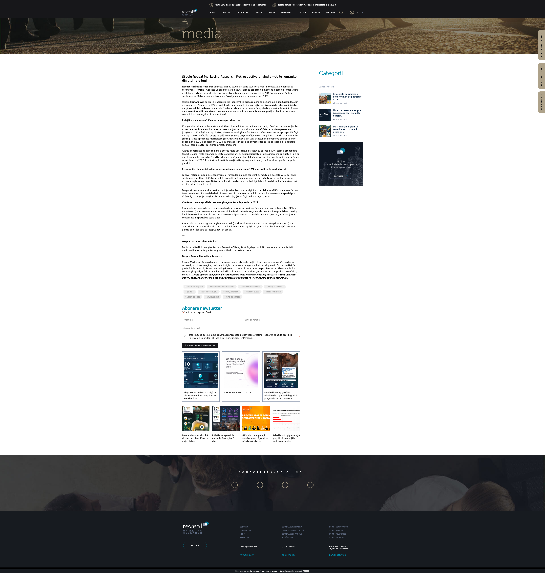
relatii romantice (273, 292)
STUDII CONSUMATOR (338, 527)
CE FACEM (244, 527)
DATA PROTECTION (337, 555)
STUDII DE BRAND (336, 530)
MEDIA (242, 534)
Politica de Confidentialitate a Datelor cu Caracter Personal (220, 338)
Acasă (213, 12)
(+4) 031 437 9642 (289, 546)
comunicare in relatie (251, 287)
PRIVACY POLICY (247, 555)
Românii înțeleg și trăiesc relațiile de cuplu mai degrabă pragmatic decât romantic (280, 395)
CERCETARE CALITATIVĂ (292, 527)
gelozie (190, 292)
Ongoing (259, 12)
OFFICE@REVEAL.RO (248, 546)
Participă (330, 12)
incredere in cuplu (209, 292)
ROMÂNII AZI (287, 537)
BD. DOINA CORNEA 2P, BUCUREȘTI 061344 (338, 548)
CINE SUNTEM (245, 530)
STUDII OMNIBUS (336, 537)
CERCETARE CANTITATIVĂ (293, 530)
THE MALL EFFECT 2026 (237, 392)
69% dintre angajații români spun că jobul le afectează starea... (255, 438)
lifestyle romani (231, 292)
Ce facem (226, 12)
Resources (286, 12)
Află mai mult (296, 571)
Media (272, 12)
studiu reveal (213, 297)
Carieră (316, 12)
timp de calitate (233, 297)
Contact (301, 12)
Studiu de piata (193, 297)
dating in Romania (275, 287)
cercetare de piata (195, 287)
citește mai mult (340, 103)
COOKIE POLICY (288, 555)
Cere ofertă (541, 44)
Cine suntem (242, 12)
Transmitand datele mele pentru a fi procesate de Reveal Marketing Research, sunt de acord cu (240, 336)
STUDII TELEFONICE (337, 534)
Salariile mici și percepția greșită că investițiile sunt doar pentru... (286, 438)
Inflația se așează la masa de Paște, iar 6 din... (223, 438)
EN (361, 12)
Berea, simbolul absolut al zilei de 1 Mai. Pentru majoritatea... (195, 438)
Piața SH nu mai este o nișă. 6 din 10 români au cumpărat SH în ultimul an (200, 395)
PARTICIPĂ (244, 537)
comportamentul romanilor (222, 287)
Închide (306, 571)
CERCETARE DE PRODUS (292, 534)
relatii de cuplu (252, 292)
